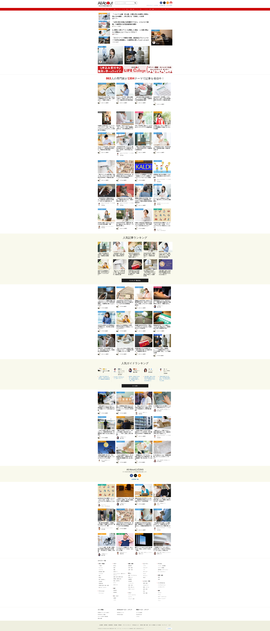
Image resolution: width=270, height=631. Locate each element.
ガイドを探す (169, 5)
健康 (114, 9)
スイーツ (130, 596)
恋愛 (159, 577)
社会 (144, 591)
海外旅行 (115, 590)
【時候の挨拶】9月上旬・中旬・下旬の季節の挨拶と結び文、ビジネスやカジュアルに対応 (164, 378)
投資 (114, 567)
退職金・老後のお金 (117, 578)
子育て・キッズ (131, 589)
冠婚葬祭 (130, 579)
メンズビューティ (161, 586)
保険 (114, 569)
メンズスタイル (145, 9)
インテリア (101, 573)
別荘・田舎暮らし (102, 579)
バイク (114, 600)
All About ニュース (120, 612)
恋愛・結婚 (132, 9)
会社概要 (101, 625)
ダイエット (145, 575)
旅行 (150, 9)
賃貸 (99, 575)
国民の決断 (100, 618)
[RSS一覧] (167, 3)
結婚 (159, 579)
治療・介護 (130, 569)
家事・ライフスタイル (132, 575)
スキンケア (145, 567)
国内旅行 (115, 592)
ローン (114, 582)
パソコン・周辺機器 (162, 565)
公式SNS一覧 (162, 5)
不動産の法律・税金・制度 (104, 585)
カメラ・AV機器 (161, 567)
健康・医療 (130, 563)
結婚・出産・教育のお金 (118, 576)
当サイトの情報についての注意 (155, 625)
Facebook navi (139, 614)
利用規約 (120, 625)
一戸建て (100, 565)
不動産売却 (101, 583)
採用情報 (105, 625)
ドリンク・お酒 (131, 598)
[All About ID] (171, 3)
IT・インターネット (161, 571)
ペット (159, 600)
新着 (105, 9)
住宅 (108, 9)
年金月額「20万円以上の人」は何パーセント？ (119, 377)
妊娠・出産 (130, 585)
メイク (144, 565)
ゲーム (159, 594)
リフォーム (101, 569)
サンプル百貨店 (139, 612)
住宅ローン (115, 571)
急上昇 (102, 9)
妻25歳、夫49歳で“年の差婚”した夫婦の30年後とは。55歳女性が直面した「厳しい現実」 (134, 378)
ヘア (144, 569)
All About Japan (120, 614)
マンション (101, 567)
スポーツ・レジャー (162, 598)
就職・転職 (145, 583)
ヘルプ (169, 625)
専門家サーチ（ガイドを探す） (104, 612)
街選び (100, 577)
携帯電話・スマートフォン (163, 569)
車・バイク (167, 9)
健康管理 (130, 565)
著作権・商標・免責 (144, 625)
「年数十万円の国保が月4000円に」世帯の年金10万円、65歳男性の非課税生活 (104, 378)
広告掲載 (115, 625)
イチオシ (138, 616)
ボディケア (145, 571)
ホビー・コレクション (162, 596)
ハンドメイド (130, 583)
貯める (114, 565)
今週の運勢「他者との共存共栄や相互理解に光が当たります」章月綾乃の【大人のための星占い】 (149, 378)
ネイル (144, 573)
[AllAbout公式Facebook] (161, 3)
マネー (111, 9)
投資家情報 (110, 625)
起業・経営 (145, 589)
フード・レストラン (132, 594)
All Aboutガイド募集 (101, 614)
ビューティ (119, 9)
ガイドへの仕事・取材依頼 (103, 616)
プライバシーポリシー (127, 625)
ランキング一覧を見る (135, 280)
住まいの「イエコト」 (103, 587)
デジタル (123, 9)
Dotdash (169, 628)
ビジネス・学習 (138, 9)
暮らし (127, 9)
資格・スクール (146, 587)
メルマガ (156, 5)
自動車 (114, 598)
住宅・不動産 (102, 563)
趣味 (153, 9)
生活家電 (130, 581)
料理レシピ (130, 577)
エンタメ (159, 592)
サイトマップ (150, 5)
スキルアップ (145, 585)
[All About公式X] (164, 3)
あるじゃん (115, 584)
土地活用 (100, 581)
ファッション (157, 9)
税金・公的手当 (116, 580)
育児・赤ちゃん (131, 587)
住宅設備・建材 (102, 571)
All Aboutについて (135, 625)
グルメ (162, 9)
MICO (144, 577)
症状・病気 (130, 567)
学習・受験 (145, 593)
